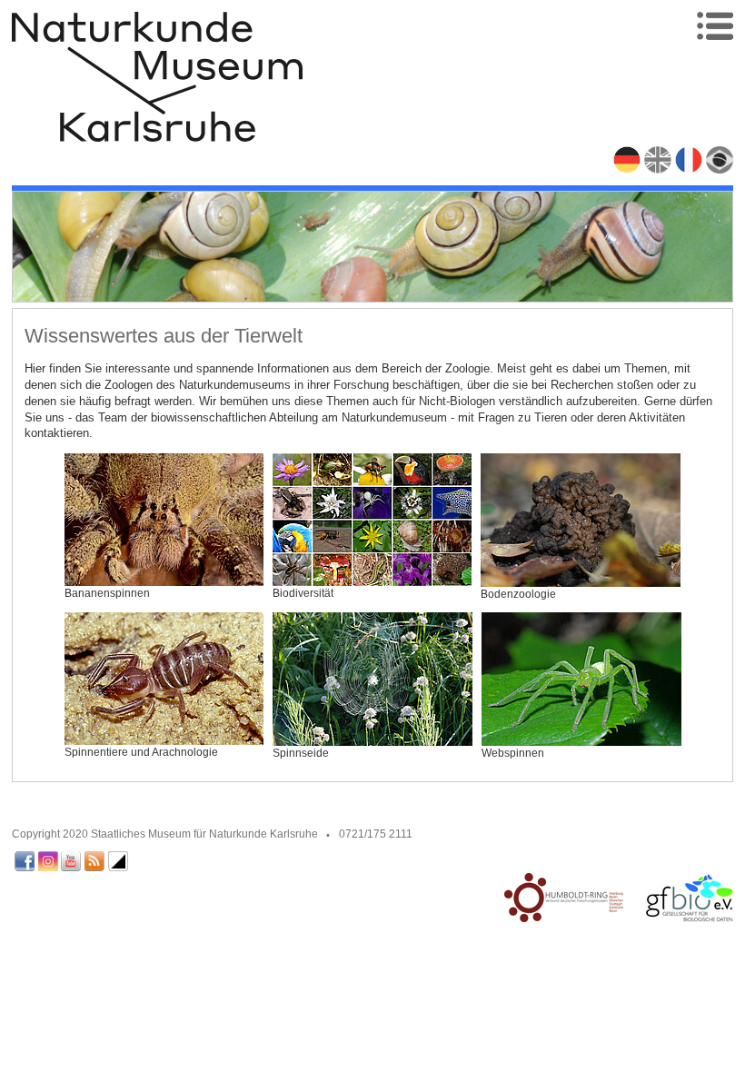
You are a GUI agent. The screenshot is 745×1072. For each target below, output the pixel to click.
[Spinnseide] (372, 679)
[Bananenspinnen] (164, 519)
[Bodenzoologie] (580, 520)
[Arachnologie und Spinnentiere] (164, 678)
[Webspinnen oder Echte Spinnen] (581, 679)
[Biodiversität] (372, 519)
